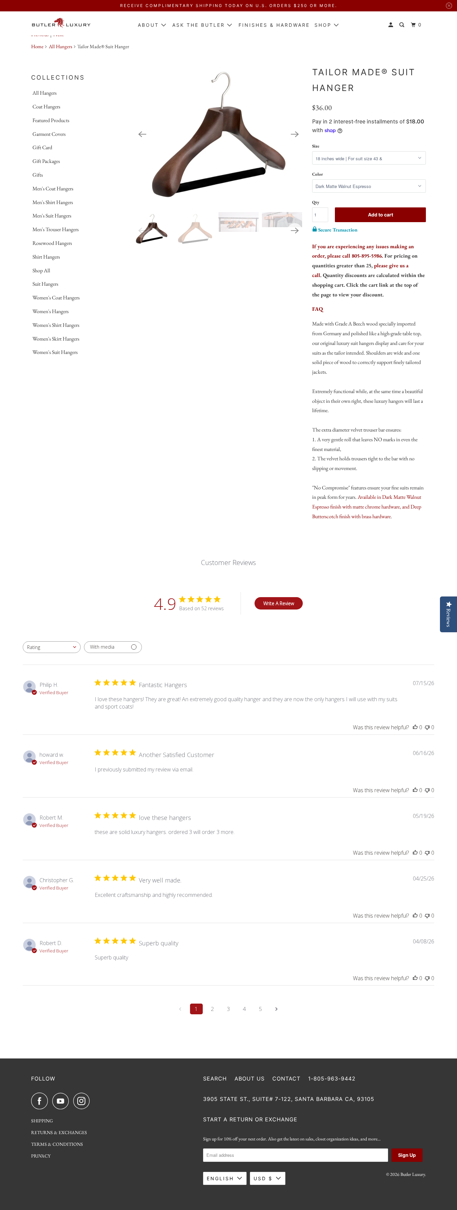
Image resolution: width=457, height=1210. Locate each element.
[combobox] (52, 647)
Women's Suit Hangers (55, 352)
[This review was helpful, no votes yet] (415, 727)
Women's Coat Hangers (56, 297)
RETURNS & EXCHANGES (59, 1132)
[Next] (294, 134)
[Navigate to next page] (276, 1009)
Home (37, 46)
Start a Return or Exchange (250, 1119)
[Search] (402, 25)
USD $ (263, 1178)
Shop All (41, 270)
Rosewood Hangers (52, 243)
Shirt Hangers (46, 256)
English (220, 1178)
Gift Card (42, 147)
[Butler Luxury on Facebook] (41, 1101)
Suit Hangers (45, 283)
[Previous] (142, 134)
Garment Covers (49, 133)
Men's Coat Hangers (52, 188)
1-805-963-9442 (332, 1078)
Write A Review (278, 603)
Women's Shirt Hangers (55, 325)
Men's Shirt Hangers (52, 202)
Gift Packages (46, 161)
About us (250, 1078)
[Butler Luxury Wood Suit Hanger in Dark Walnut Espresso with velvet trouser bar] (218, 134)
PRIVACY (41, 1156)
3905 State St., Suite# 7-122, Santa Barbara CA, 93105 (288, 1099)
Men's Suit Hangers (51, 215)
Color (317, 174)
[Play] (218, 134)
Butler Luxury (412, 1174)
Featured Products (50, 120)
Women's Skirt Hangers (55, 338)
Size (315, 146)
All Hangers (60, 46)
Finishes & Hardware (274, 25)
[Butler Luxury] (61, 23)
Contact (286, 1078)
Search (215, 1078)
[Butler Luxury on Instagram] (83, 1101)
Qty (315, 202)
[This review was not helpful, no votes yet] (427, 727)
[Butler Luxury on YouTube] (62, 1101)
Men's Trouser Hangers (55, 229)
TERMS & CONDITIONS (57, 1144)
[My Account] (391, 25)
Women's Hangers (50, 311)
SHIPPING (42, 1121)
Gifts (37, 174)
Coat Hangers (46, 106)
